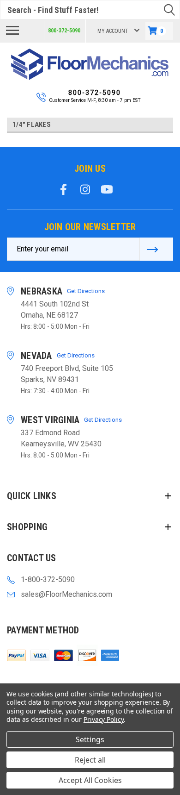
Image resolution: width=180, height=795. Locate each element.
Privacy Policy (104, 719)
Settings (90, 739)
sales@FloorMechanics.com (66, 594)
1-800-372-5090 (48, 579)
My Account (112, 31)
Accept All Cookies (90, 780)
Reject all (90, 760)
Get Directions (86, 291)
